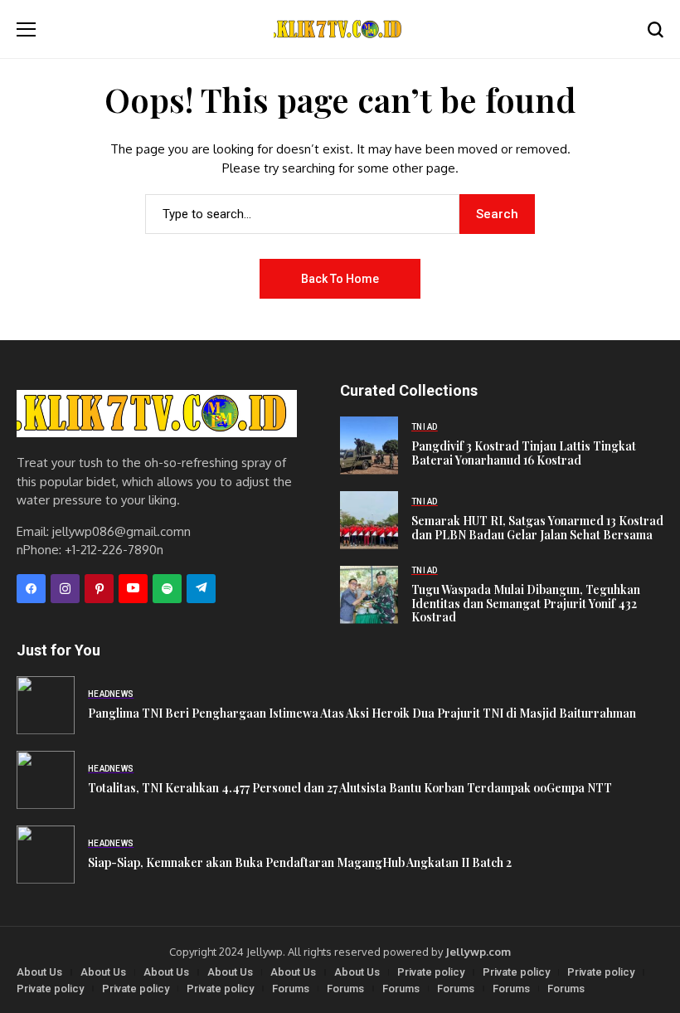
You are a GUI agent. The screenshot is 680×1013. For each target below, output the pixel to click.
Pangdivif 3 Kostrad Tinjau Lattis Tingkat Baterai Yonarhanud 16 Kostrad (523, 453)
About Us (39, 972)
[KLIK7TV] (157, 413)
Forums (290, 988)
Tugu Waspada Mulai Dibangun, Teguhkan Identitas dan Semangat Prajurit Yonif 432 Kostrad (525, 604)
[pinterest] (99, 588)
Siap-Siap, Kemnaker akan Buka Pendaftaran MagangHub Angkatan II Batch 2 (300, 862)
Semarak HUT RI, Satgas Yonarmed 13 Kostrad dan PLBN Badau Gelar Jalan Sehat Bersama (537, 528)
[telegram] (201, 588)
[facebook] (31, 588)
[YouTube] (133, 588)
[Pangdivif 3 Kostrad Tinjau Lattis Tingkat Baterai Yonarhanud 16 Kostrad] (369, 445)
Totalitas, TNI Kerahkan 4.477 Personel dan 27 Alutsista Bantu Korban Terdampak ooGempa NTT (350, 788)
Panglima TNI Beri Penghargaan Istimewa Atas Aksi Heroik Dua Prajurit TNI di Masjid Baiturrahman (362, 713)
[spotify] (167, 588)
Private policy (430, 972)
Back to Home (340, 278)
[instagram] (65, 588)
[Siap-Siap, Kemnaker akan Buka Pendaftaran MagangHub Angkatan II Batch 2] (46, 854)
